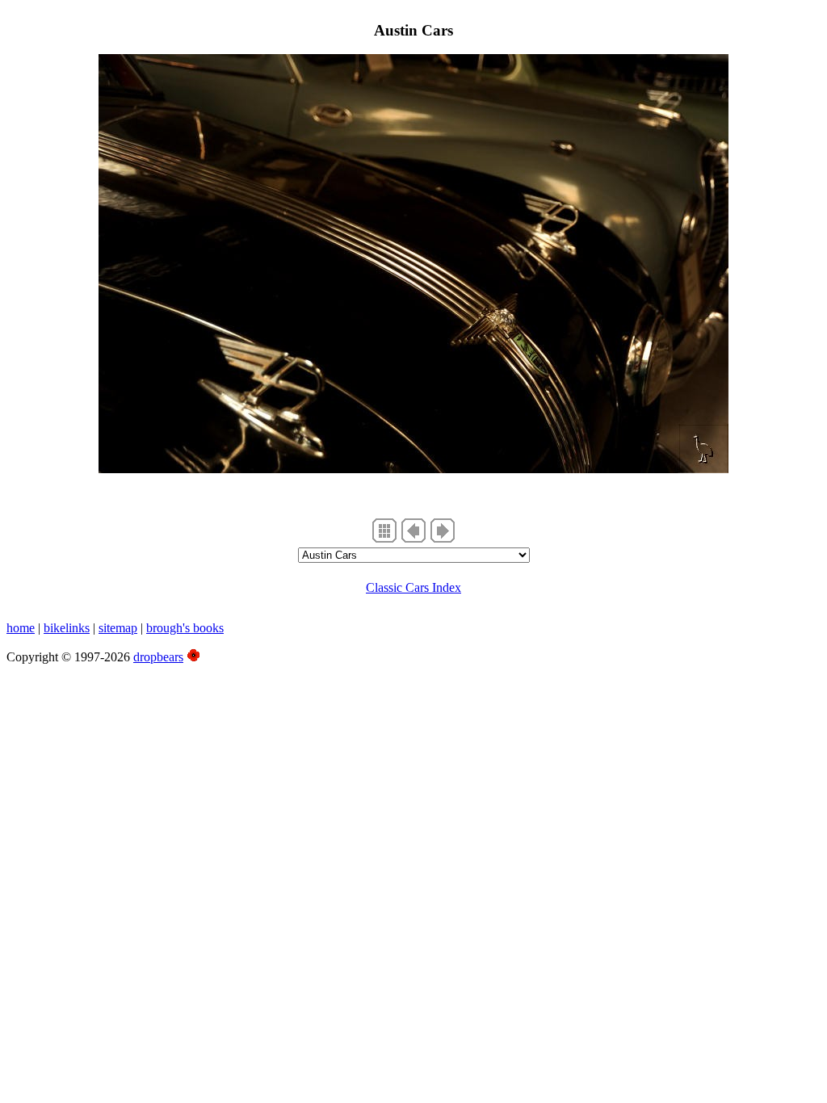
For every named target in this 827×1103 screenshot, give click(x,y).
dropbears (158, 657)
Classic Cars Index (413, 587)
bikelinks (67, 628)
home (20, 628)
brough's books (185, 628)
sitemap (118, 628)
